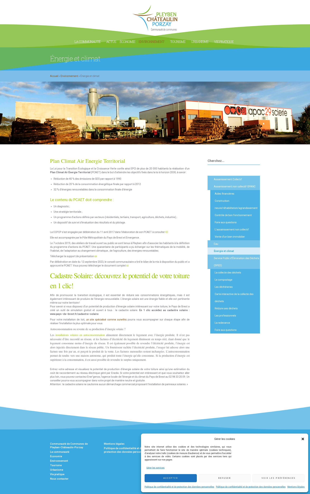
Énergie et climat (224, 251)
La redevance (222, 322)
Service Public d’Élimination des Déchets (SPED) (236, 262)
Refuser (224, 478)
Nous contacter (59, 478)
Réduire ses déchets (226, 308)
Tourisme (56, 465)
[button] (303, 439)
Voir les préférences (279, 478)
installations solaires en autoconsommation (80, 335)
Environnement (69, 76)
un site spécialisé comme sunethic (106, 319)
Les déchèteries (224, 286)
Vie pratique (57, 474)
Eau (216, 243)
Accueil (54, 76)
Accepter (170, 478)
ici (96, 256)
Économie (56, 456)
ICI (167, 232)
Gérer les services (155, 468)
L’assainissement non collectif (232, 229)
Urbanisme (56, 469)
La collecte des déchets (228, 272)
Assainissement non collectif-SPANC (234, 186)
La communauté (59, 451)
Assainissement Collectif (228, 179)
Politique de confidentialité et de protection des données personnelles (179, 487)
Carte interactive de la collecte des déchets (234, 298)
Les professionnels (225, 315)
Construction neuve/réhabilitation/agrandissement (236, 204)
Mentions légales (296, 487)
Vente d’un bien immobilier (230, 236)
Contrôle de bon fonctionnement (233, 215)
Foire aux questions (226, 222)
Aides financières (224, 193)
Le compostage (223, 279)
